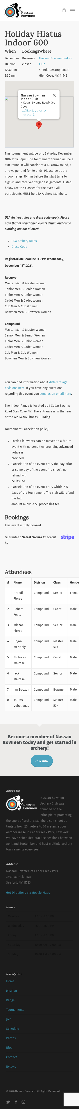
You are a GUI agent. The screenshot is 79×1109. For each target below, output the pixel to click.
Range (10, 1000)
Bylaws (11, 1067)
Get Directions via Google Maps (28, 893)
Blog (9, 1048)
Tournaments (15, 1010)
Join (8, 1019)
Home (10, 981)
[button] (72, 10)
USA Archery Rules (24, 241)
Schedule (12, 1029)
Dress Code (19, 247)
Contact (11, 1057)
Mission (11, 991)
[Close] (54, 95)
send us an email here (55, 394)
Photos (11, 1038)
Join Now (41, 761)
